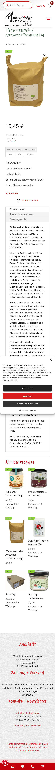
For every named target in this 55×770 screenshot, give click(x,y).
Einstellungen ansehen (27, 404)
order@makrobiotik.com (27, 713)
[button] (50, 359)
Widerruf (13, 747)
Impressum (33, 410)
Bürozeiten (33, 750)
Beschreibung (17, 209)
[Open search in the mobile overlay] (17, 5)
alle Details (27, 695)
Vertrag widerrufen (28, 747)
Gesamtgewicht (18, 219)
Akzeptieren (27, 388)
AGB (45, 744)
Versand (13, 141)
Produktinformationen (21, 214)
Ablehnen (27, 396)
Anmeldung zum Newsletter (27, 725)
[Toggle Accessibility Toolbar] (5, 763)
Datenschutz (23, 410)
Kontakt (11, 744)
